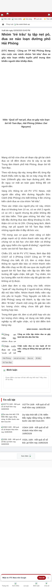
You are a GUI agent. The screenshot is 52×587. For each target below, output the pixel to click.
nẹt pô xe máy (19, 358)
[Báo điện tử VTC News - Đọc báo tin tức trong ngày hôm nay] (15, 14)
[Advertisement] (26, 89)
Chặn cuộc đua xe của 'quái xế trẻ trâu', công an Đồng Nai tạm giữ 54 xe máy (34, 348)
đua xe (30, 358)
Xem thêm (25, 456)
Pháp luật (10, 24)
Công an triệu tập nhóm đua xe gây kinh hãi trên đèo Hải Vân (34, 335)
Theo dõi (42, 578)
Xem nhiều (18, 19)
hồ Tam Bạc (7, 362)
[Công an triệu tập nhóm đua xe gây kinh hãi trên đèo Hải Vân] (9, 337)
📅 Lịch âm (38, 19)
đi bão (38, 358)
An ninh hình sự (23, 24)
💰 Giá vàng (27, 19)
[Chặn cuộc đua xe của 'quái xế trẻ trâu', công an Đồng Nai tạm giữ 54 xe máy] (9, 349)
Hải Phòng (7, 358)
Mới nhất (7, 19)
